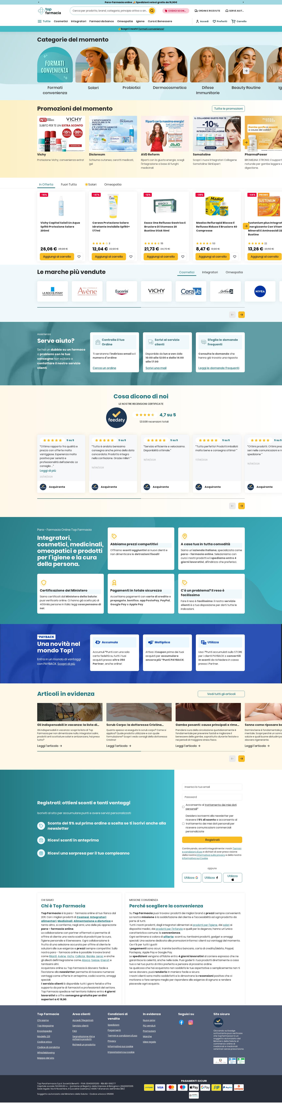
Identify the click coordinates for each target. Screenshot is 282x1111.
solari (226, 925)
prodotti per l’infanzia (169, 929)
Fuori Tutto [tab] (69, 184)
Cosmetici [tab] (186, 272)
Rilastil (53, 956)
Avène (62, 956)
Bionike (90, 956)
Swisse (95, 960)
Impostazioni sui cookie (121, 1052)
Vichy (70, 956)
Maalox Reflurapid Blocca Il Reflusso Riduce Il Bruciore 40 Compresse (216, 226)
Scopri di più (66, 664)
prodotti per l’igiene (205, 925)
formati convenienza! (151, 29)
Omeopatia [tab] (112, 184)
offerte (168, 937)
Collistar (80, 956)
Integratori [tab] (210, 272)
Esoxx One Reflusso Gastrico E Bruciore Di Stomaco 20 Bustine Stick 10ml (165, 226)
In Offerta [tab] (46, 184)
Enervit (105, 960)
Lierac (99, 956)
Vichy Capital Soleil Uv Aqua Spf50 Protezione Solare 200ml (60, 226)
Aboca (86, 960)
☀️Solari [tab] (90, 184)
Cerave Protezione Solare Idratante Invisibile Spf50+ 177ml (111, 226)
